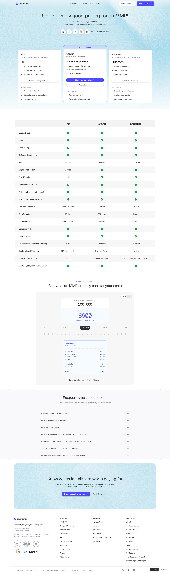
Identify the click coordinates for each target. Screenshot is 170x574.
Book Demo (127, 3)
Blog (128, 534)
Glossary (129, 541)
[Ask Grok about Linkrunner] (87, 31)
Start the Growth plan (84, 80)
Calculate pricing (85, 85)
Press (83, 570)
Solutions (73, 3)
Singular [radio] (96, 380)
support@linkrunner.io (22, 531)
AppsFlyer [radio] (86, 380)
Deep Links (64, 534)
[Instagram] (128, 570)
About (128, 522)
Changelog (130, 538)
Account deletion (52, 570)
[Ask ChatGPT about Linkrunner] (63, 31)
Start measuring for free (39, 81)
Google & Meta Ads (67, 526)
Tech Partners (65, 549)
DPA (42, 570)
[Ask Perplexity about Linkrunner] (69, 31)
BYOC (62, 538)
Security (64, 570)
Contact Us (74, 570)
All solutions (64, 557)
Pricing (99, 3)
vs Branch (96, 530)
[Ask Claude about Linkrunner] (81, 31)
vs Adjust (96, 526)
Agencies (63, 545)
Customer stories (132, 526)
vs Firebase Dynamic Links (102, 538)
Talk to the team (130, 81)
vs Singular (97, 534)
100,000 (85, 304)
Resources (87, 3)
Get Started (145, 3)
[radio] (124, 296)
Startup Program (66, 541)
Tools (128, 545)
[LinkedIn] (134, 570)
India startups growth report (136, 561)
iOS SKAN (63, 522)
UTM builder (130, 553)
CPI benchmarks (132, 549)
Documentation (131, 530)
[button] (85, 413)
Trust (90, 570)
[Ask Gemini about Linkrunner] (75, 31)
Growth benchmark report (135, 557)
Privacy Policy (18, 570)
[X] (123, 570)
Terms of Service (32, 570)
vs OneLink (97, 541)
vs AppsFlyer (98, 522)
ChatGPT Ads (65, 530)
